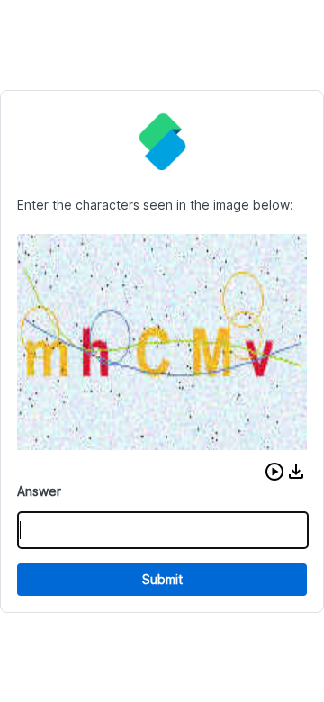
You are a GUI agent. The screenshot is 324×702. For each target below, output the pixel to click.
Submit (162, 579)
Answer (39, 491)
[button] (274, 471)
